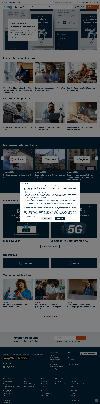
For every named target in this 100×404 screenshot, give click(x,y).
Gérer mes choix (46, 218)
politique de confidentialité (60, 215)
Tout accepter (60, 218)
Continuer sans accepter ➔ (31, 216)
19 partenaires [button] (39, 187)
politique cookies (71, 215)
